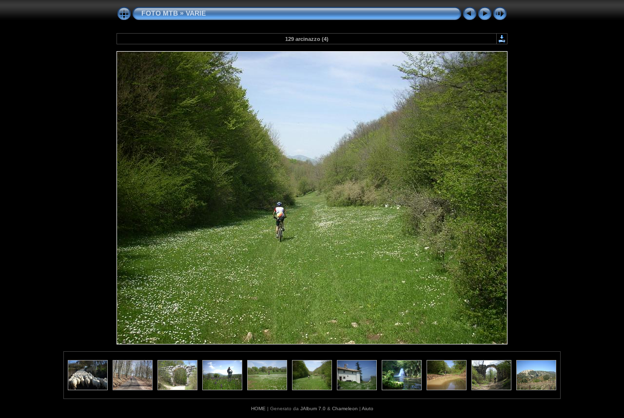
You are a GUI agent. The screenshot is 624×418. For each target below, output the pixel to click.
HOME (258, 408)
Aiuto (367, 408)
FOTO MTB (159, 13)
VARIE (196, 13)
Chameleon (345, 408)
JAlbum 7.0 (313, 408)
